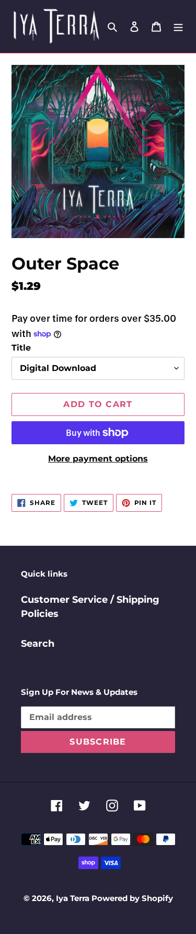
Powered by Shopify (132, 898)
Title (21, 348)
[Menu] (178, 26)
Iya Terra (73, 898)
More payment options (98, 459)
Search (37, 643)
